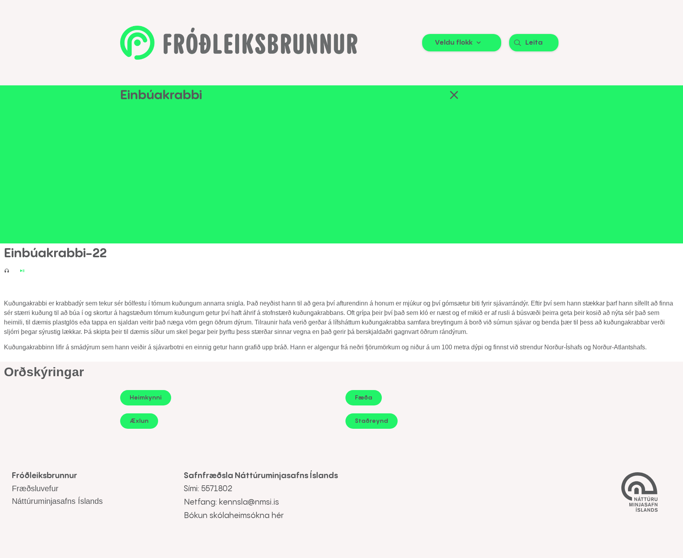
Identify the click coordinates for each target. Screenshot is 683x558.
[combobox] (533, 42)
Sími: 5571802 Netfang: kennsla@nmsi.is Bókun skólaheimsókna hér (234, 502)
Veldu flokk (453, 42)
